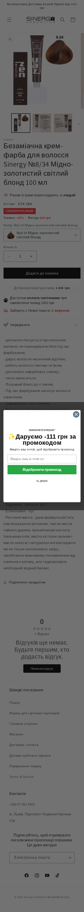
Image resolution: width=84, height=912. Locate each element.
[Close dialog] (76, 414)
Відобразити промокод (42, 469)
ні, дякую (42, 481)
